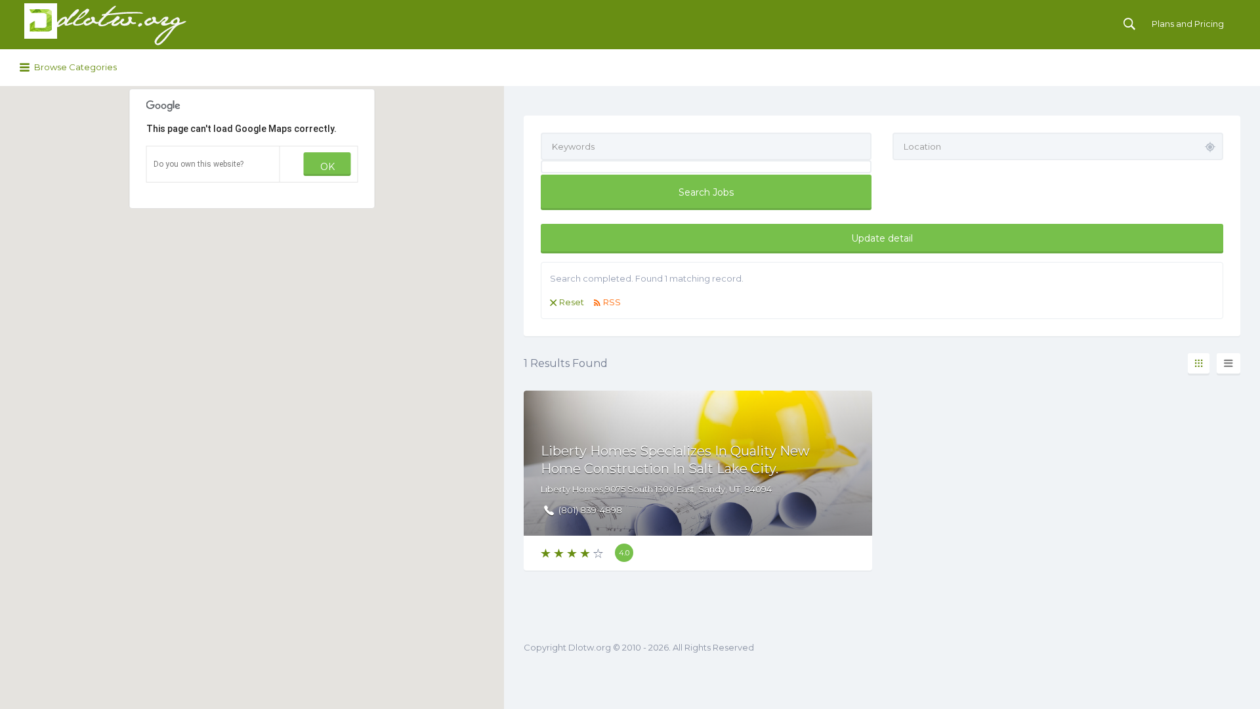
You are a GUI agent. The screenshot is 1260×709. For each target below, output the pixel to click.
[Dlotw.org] (105, 25)
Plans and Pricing (1188, 23)
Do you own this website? (198, 164)
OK (327, 167)
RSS (612, 302)
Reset (571, 302)
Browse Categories (75, 67)
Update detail (882, 238)
